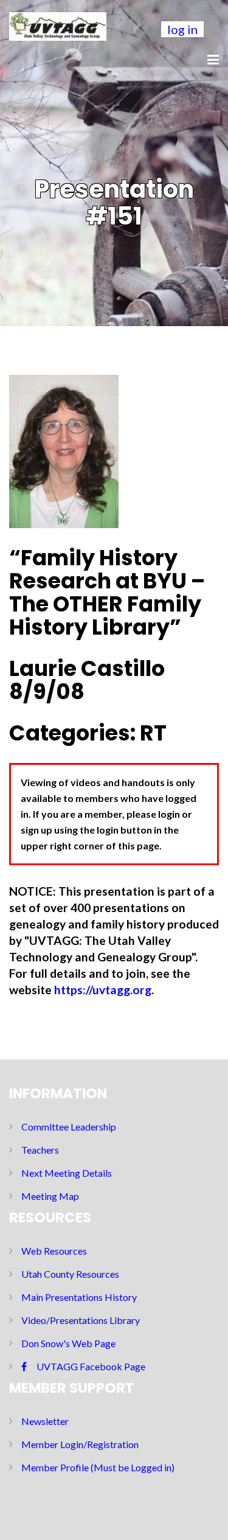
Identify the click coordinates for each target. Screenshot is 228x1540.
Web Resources (54, 1250)
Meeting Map (50, 1196)
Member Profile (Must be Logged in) (97, 1467)
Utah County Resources (70, 1274)
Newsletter (45, 1421)
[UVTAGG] (57, 24)
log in (182, 29)
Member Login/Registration (80, 1444)
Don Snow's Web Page (68, 1343)
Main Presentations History (79, 1297)
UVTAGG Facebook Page (90, 1366)
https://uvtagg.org (102, 990)
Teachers (40, 1149)
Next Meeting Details (66, 1173)
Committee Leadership (68, 1126)
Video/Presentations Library (80, 1320)
